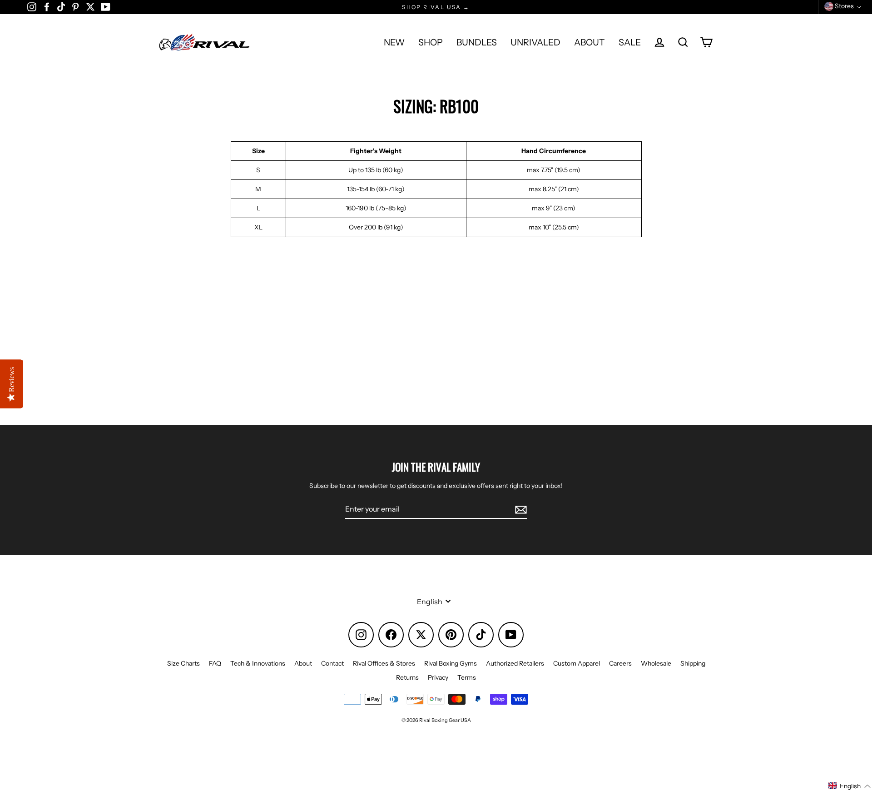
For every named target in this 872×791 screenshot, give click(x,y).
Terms (466, 677)
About (303, 663)
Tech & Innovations (257, 663)
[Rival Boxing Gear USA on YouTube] (105, 6)
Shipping (692, 663)
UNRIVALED (535, 42)
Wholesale (656, 663)
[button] (849, 786)
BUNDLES (476, 42)
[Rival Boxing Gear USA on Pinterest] (75, 6)
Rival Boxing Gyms (450, 663)
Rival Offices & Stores (384, 663)
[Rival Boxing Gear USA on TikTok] (61, 6)
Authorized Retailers (515, 663)
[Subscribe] (519, 509)
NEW (394, 42)
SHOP (430, 42)
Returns (407, 677)
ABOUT (589, 42)
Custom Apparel (576, 663)
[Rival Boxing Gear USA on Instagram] (31, 6)
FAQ (215, 663)
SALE (630, 42)
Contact (332, 663)
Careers (620, 663)
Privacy (438, 677)
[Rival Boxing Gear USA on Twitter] (90, 6)
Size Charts (183, 663)
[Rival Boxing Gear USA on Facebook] (46, 6)
